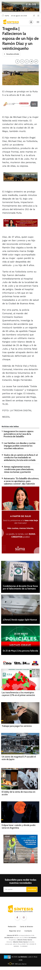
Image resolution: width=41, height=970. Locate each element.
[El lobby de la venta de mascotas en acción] (20, 779)
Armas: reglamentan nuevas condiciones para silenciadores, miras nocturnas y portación (19, 469)
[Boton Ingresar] (31, 22)
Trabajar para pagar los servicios (17, 726)
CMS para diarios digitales (20, 964)
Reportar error (15, 931)
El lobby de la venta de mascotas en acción (18, 793)
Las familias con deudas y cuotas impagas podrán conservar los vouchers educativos (19, 446)
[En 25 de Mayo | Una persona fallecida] (20, 636)
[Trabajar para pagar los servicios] (20, 713)
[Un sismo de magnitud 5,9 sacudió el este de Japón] (20, 743)
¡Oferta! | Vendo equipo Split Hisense (20, 619)
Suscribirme (32, 889)
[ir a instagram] (23, 917)
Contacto (28, 931)
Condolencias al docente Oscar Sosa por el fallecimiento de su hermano (20, 587)
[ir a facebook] (17, 917)
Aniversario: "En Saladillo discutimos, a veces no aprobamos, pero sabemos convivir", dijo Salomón (21, 481)
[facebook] (34, 15)
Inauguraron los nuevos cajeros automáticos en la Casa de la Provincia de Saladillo (18, 434)
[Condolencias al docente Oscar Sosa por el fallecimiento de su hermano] (20, 571)
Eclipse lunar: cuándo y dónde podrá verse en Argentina (18, 826)
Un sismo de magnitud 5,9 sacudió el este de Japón (19, 758)
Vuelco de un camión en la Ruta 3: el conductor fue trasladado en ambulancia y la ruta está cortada (21, 458)
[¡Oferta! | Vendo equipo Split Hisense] (20, 605)
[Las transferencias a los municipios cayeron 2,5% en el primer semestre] (20, 679)
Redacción (12, 926)
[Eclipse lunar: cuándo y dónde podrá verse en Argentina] (20, 812)
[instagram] (38, 15)
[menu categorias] (38, 22)
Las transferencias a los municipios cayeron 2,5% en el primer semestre (18, 693)
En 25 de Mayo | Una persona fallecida (20, 650)
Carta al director (26, 926)
